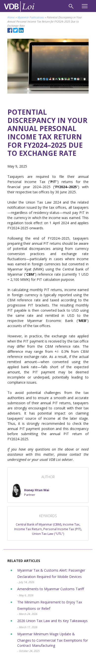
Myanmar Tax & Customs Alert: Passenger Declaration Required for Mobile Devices (51, 576)
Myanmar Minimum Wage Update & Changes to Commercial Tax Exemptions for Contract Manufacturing (52, 642)
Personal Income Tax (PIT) (62, 529)
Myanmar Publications (30, 17)
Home (11, 17)
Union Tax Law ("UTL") (48, 534)
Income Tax (71, 524)
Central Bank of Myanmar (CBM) (38, 524)
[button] (29, 490)
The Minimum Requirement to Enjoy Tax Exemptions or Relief (49, 608)
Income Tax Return (28, 529)
